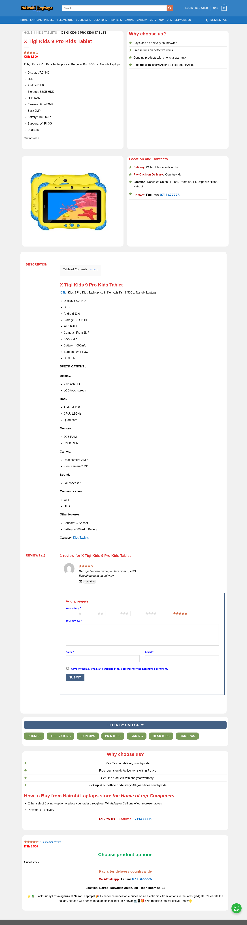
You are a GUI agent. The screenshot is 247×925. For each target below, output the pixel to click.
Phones (49, 20)
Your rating (73, 608)
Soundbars (83, 20)
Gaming (130, 20)
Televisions (65, 20)
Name (70, 651)
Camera (142, 20)
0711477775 (170, 195)
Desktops (100, 20)
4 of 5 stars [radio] (138, 613)
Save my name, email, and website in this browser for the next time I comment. (119, 668)
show (93, 269)
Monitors (165, 20)
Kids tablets (46, 32)
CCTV (153, 20)
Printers (116, 20)
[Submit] (170, 8)
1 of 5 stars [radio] (71, 613)
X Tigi (63, 292)
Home (24, 20)
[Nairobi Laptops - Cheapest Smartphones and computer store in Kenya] (38, 8)
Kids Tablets (81, 537)
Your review (74, 620)
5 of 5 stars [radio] (165, 613)
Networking (182, 20)
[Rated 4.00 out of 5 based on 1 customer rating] (73, 52)
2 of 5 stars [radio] (90, 613)
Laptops (36, 20)
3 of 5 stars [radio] (112, 613)
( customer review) (50, 841)
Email (149, 651)
